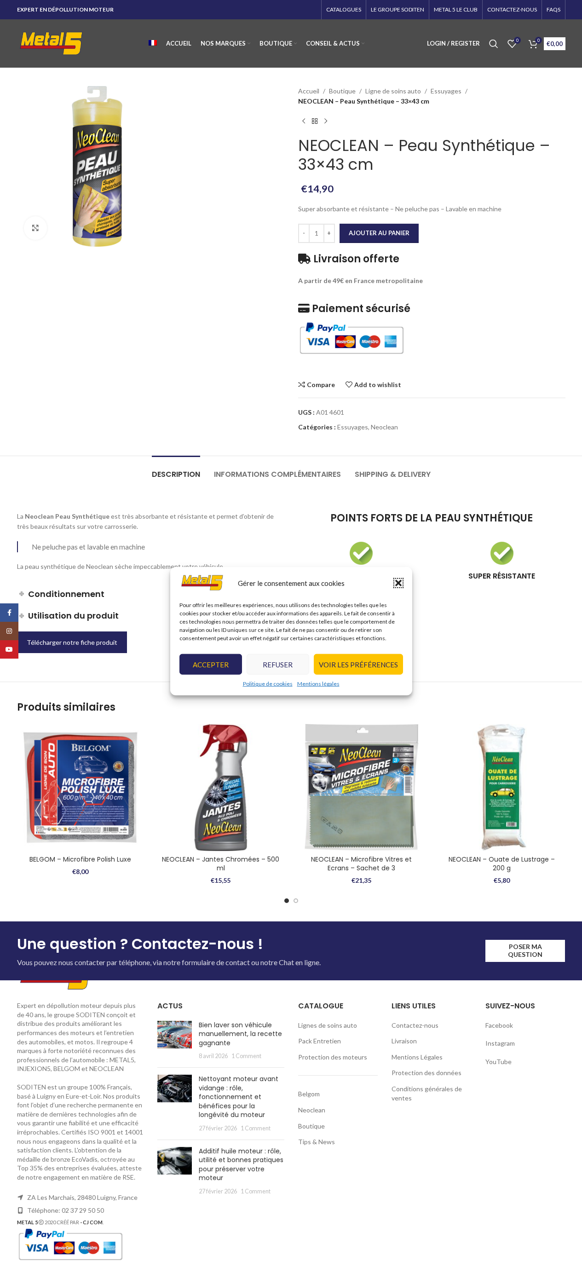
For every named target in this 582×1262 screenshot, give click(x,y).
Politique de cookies (268, 683)
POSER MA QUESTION (525, 950)
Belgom (309, 1094)
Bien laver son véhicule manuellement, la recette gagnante (240, 1034)
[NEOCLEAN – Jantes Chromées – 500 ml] (220, 787)
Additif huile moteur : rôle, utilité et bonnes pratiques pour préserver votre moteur (241, 1164)
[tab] (176, 470)
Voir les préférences (358, 664)
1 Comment (246, 1056)
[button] (398, 582)
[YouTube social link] (9, 649)
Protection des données (426, 1073)
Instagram (500, 1043)
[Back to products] (314, 121)
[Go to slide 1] (286, 900)
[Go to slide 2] (296, 900)
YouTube (498, 1061)
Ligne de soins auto (393, 91)
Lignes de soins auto (327, 1025)
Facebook (499, 1025)
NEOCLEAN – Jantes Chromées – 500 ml (220, 864)
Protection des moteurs (332, 1057)
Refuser (278, 664)
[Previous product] (303, 121)
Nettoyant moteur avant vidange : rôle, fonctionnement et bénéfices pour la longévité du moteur (238, 1096)
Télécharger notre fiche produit (72, 642)
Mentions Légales (417, 1057)
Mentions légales (318, 683)
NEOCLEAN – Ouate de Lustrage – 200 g (502, 864)
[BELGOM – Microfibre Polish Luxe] (80, 787)
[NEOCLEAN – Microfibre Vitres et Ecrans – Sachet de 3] (361, 787)
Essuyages (446, 91)
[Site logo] (51, 42)
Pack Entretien (319, 1041)
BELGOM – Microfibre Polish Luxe (80, 859)
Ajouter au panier (379, 233)
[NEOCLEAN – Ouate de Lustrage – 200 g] (501, 787)
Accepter (211, 664)
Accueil (308, 91)
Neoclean (384, 427)
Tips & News (316, 1142)
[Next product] (325, 121)
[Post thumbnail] (174, 1040)
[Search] (493, 44)
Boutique (342, 91)
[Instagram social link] (9, 631)
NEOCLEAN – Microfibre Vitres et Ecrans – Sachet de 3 (361, 864)
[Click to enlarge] (35, 227)
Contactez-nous (415, 1025)
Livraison (404, 1041)
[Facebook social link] (9, 612)
